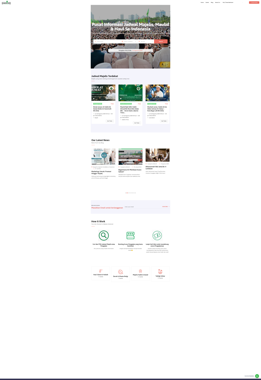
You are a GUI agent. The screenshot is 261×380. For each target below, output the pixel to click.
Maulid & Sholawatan (126, 103)
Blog (212, 2)
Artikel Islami (154, 166)
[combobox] (128, 41)
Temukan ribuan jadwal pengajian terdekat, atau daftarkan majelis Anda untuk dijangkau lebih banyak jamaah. (130, 33)
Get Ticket (109, 121)
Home (202, 2)
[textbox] (128, 41)
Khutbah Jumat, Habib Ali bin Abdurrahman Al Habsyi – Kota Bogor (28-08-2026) (157, 109)
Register (245, 2)
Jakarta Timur (125, 119)
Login (240, 2)
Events (207, 2)
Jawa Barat (152, 117)
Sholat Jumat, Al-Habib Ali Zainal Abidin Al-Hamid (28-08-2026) (102, 109)
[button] (254, 2)
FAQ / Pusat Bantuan (228, 2)
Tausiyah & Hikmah (98, 167)
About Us (217, 2)
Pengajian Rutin (97, 103)
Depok (96, 117)
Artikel (148, 166)
